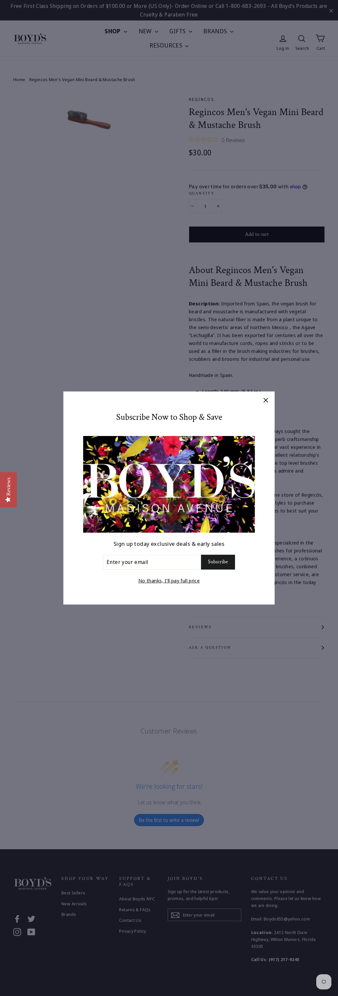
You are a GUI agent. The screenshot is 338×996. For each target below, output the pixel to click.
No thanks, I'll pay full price (169, 580)
